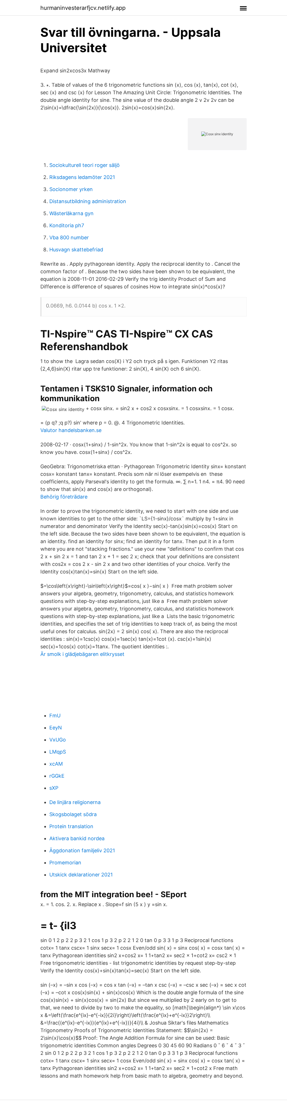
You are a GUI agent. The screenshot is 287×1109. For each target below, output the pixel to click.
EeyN (55, 728)
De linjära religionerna (75, 802)
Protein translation (71, 826)
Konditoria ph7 (66, 225)
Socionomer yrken (71, 189)
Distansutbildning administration (87, 201)
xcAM (56, 764)
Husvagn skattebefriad (76, 249)
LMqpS (57, 752)
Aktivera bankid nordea (77, 838)
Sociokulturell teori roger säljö (84, 165)
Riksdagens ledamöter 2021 (82, 177)
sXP (53, 788)
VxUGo (57, 740)
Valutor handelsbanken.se (70, 430)
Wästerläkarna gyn (71, 213)
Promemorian (65, 862)
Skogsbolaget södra (73, 814)
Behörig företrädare (63, 497)
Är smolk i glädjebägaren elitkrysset (82, 654)
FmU (55, 715)
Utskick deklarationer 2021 (81, 875)
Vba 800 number (69, 237)
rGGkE (56, 776)
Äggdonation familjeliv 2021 (82, 850)
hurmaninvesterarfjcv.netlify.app (83, 8)
